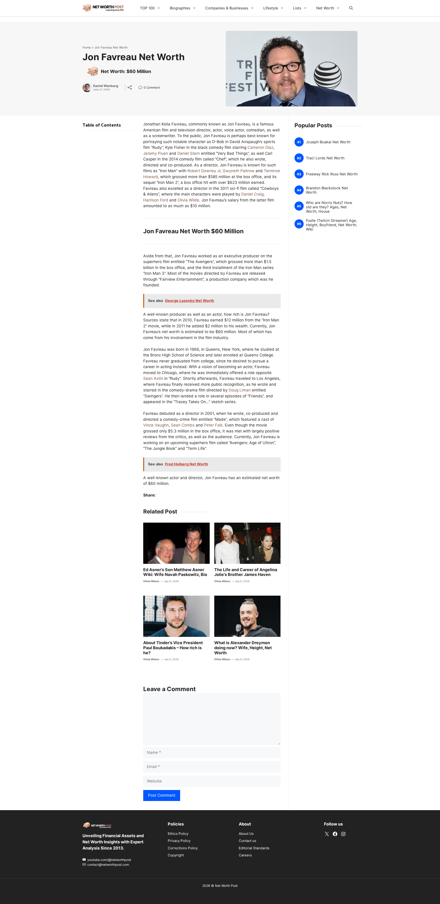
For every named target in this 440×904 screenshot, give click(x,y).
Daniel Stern (188, 153)
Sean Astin (153, 378)
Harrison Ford (155, 200)
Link (142, 88)
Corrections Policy (183, 848)
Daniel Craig (252, 194)
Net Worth (325, 8)
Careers (245, 855)
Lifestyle (270, 8)
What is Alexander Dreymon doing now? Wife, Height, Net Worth (243, 647)
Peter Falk (213, 425)
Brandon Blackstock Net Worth (327, 190)
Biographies (180, 8)
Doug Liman (240, 390)
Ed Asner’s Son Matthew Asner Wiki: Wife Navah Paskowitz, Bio (175, 572)
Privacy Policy (179, 841)
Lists (297, 8)
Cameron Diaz (260, 147)
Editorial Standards (254, 848)
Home (86, 47)
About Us (246, 833)
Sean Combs (183, 425)
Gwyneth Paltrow (238, 170)
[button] (351, 8)
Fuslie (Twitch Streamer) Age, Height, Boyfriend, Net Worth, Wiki (331, 224)
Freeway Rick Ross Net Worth (332, 174)
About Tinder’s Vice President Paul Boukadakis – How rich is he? (173, 647)
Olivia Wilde (188, 200)
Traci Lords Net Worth (325, 158)
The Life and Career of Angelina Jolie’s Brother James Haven (245, 572)
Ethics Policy (178, 833)
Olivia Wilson (151, 581)
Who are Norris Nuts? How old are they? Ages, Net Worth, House (329, 207)
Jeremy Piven (155, 153)
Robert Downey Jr (203, 170)
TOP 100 (147, 8)
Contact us (247, 841)
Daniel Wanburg (105, 86)
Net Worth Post (226, 885)
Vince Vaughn (156, 425)
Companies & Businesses (226, 8)
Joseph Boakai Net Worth (328, 142)
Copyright (176, 855)
